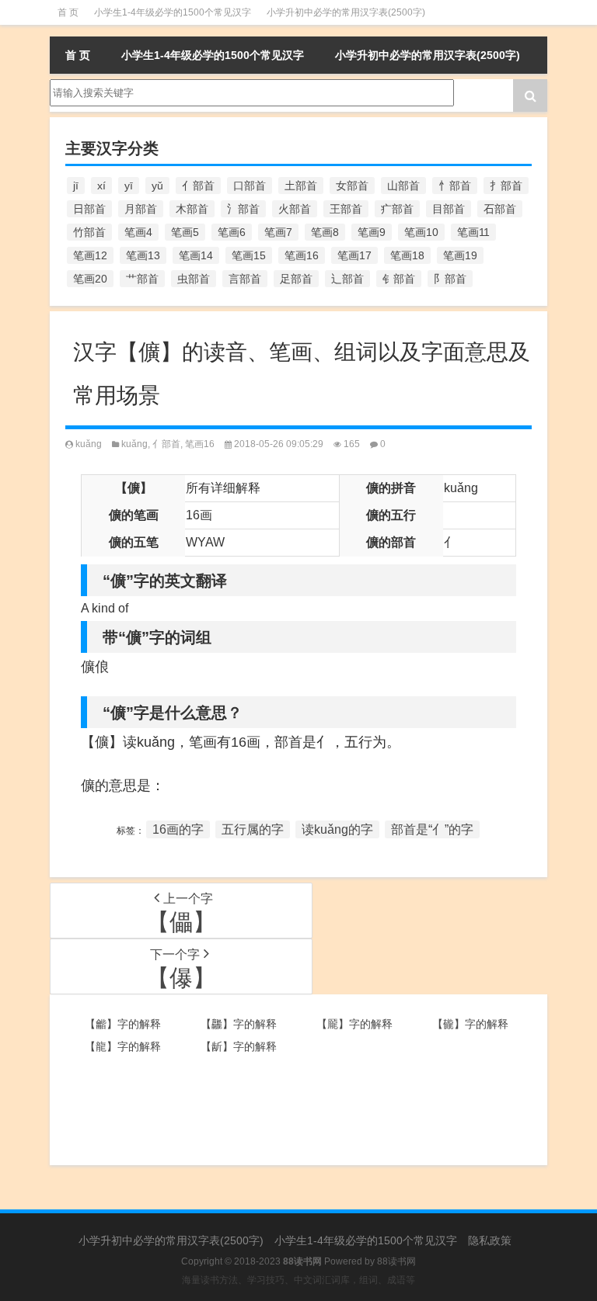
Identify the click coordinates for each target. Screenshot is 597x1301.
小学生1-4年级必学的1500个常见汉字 (172, 12)
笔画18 (407, 255)
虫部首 (193, 278)
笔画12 (90, 255)
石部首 (500, 209)
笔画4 (138, 232)
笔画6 (232, 232)
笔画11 (473, 232)
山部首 (403, 185)
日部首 (89, 209)
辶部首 (347, 278)
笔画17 (354, 255)
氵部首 (243, 209)
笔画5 (185, 232)
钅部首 (398, 278)
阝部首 (450, 278)
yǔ (157, 185)
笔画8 (325, 232)
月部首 (140, 209)
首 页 (68, 12)
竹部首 (89, 232)
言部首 (245, 278)
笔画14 (196, 255)
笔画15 (249, 255)
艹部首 (142, 278)
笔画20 (90, 278)
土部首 (301, 185)
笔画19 (460, 255)
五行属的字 (253, 829)
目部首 (448, 209)
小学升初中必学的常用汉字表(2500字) (346, 12)
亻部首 (198, 185)
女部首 (352, 185)
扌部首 (506, 185)
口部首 (249, 185)
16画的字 (178, 829)
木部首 (192, 209)
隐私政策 (489, 1240)
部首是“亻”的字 (432, 829)
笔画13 (143, 255)
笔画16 (302, 255)
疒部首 (397, 209)
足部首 (296, 278)
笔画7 (278, 232)
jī (76, 185)
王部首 (346, 209)
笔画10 (421, 232)
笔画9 (372, 232)
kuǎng (88, 444)
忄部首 (454, 185)
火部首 (294, 209)
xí (101, 185)
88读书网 (396, 1261)
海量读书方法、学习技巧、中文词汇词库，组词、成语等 (298, 1280)
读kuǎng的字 (337, 829)
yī (128, 185)
